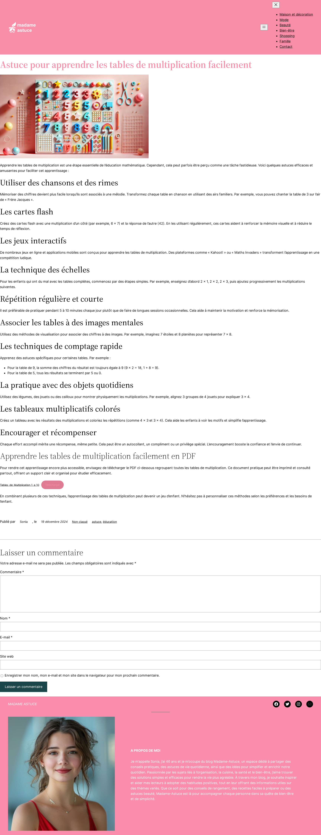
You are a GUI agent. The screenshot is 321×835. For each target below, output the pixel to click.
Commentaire (12, 572)
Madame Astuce (22, 704)
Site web (7, 656)
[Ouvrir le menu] (264, 27)
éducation (110, 522)
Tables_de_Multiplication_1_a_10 (19, 484)
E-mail (6, 637)
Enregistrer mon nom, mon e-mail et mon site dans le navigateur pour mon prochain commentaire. (82, 675)
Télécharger (52, 484)
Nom (5, 618)
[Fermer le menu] (276, 5)
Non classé (79, 522)
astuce (96, 522)
